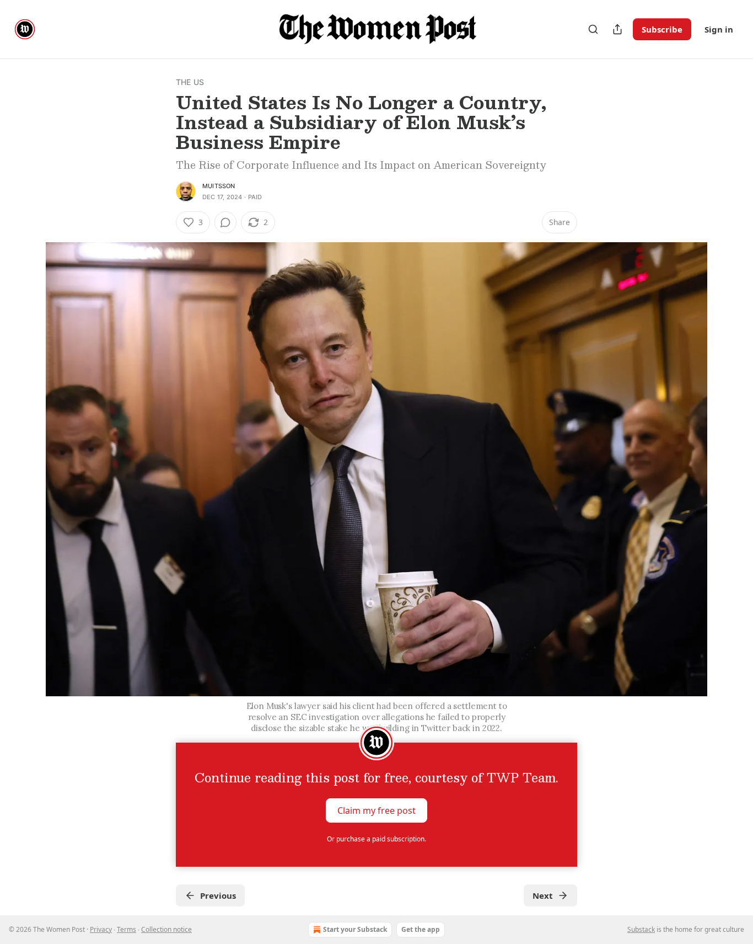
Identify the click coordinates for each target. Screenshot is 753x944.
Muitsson (218, 186)
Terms (126, 929)
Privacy (101, 929)
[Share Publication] (617, 29)
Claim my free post (376, 810)
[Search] (593, 29)
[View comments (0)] (225, 222)
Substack (641, 929)
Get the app (420, 929)
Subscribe (662, 29)
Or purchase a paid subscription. (376, 839)
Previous (218, 895)
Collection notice (166, 929)
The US (190, 82)
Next (543, 895)
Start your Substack (355, 929)
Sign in (718, 29)
